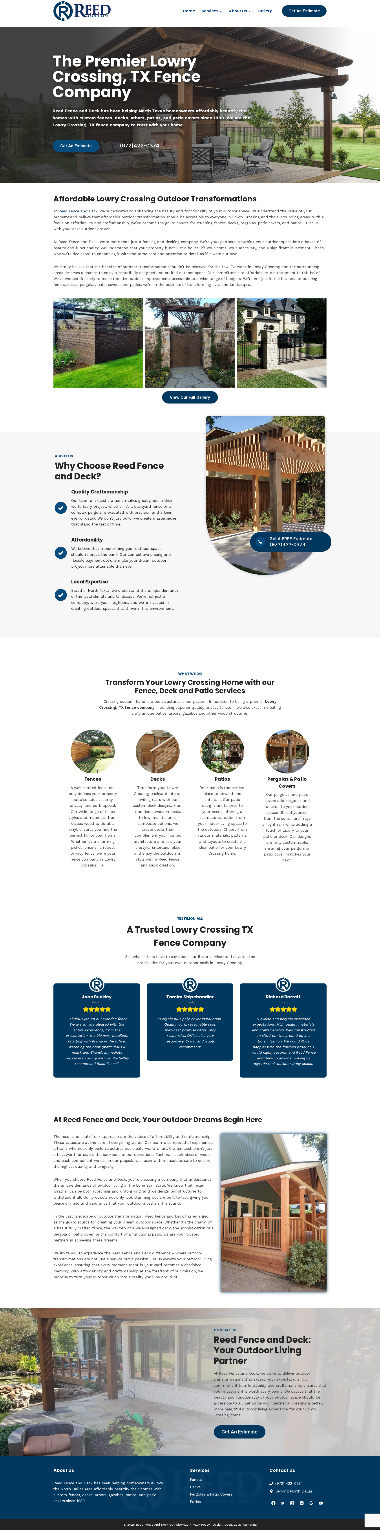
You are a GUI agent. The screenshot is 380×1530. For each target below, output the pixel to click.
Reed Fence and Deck (78, 211)
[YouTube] (321, 1503)
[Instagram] (292, 1503)
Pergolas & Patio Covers (211, 1494)
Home (189, 11)
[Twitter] (283, 1503)
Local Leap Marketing (240, 1524)
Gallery (265, 11)
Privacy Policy (200, 1524)
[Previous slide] (56, 343)
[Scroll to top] (368, 1512)
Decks (195, 1487)
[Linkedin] (302, 1503)
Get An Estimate (304, 11)
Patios (195, 1502)
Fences (196, 1479)
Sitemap (182, 1524)
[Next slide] (323, 343)
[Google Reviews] (311, 1503)
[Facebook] (273, 1503)
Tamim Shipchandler (190, 997)
